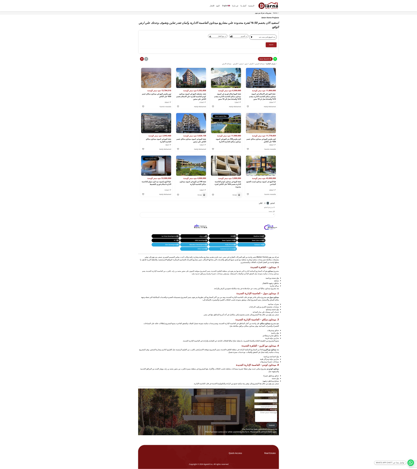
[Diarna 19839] (268, 6)
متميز (241, 64)
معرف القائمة (270, 64)
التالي (260, 203)
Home (275, 13)
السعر (251, 64)
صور (246, 64)
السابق (272, 203)
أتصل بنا (243, 5)
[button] (410, 462)
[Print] (275, 59)
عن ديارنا (235, 5)
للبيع (218, 5)
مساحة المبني (259, 64)
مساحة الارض (226, 64)
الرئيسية (251, 5)
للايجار (212, 5)
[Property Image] (261, 78)
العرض (235, 64)
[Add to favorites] (248, 106)
